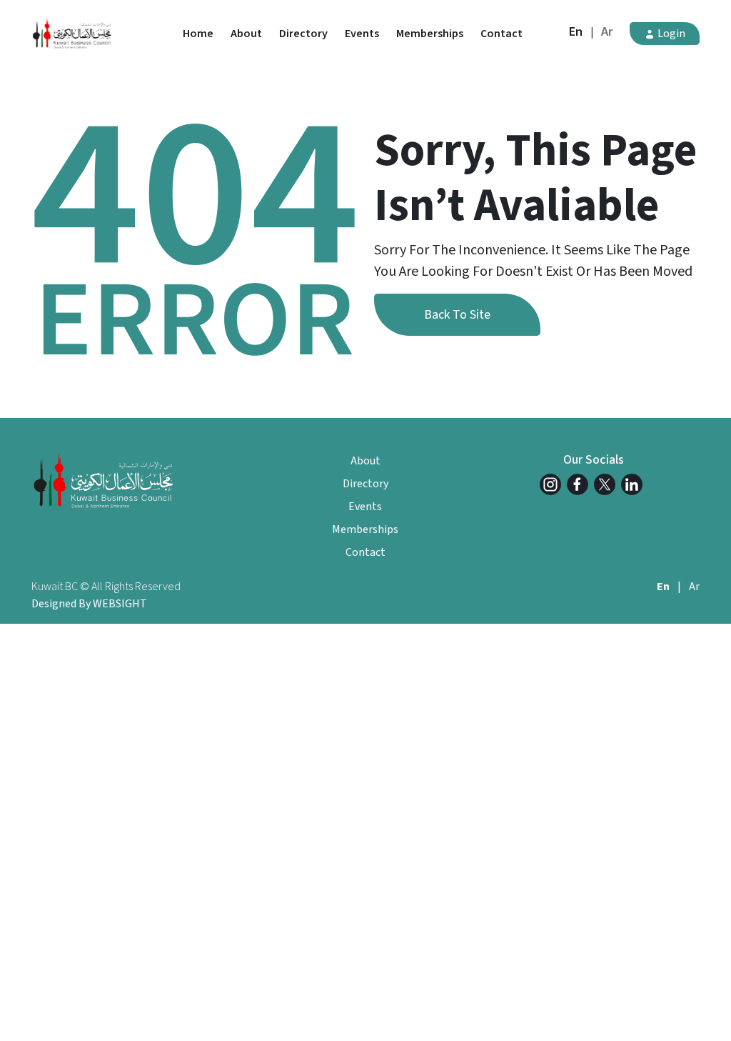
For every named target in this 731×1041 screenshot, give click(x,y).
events (362, 33)
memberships (429, 33)
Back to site (457, 315)
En (576, 32)
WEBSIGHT (120, 604)
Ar (606, 32)
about (246, 33)
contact (501, 33)
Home (198, 33)
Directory (303, 33)
